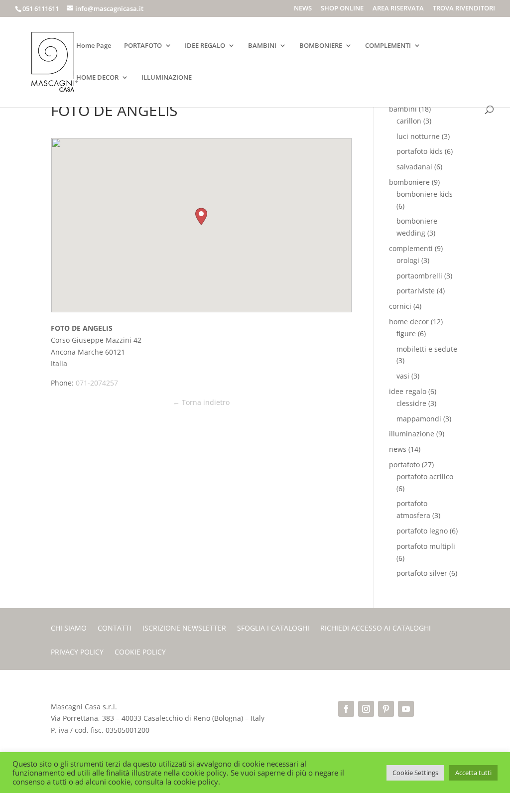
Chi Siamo (69, 629)
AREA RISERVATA (398, 8)
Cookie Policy (140, 653)
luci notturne (418, 136)
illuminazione (411, 433)
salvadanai (414, 166)
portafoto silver (421, 573)
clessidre (411, 403)
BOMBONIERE (320, 46)
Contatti (114, 629)
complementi (411, 248)
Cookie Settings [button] (415, 772)
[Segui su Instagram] (366, 709)
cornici (400, 306)
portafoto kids (419, 151)
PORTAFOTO (143, 46)
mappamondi (418, 418)
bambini (403, 109)
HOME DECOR (97, 78)
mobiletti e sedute (426, 349)
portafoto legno (422, 530)
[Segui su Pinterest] (386, 709)
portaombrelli (419, 275)
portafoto (404, 464)
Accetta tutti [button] (473, 772)
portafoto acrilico (424, 476)
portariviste (415, 290)
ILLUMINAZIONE (166, 78)
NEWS (303, 8)
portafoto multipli (425, 546)
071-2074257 (97, 383)
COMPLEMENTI (388, 46)
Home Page (93, 46)
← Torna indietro (201, 402)
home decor (409, 321)
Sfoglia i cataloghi (273, 629)
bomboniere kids (424, 194)
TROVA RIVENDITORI (464, 8)
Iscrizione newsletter (184, 629)
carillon (408, 121)
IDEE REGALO (205, 46)
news (397, 449)
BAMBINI (262, 46)
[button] (201, 216)
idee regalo (407, 391)
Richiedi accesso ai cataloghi (375, 629)
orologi (407, 260)
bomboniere (409, 182)
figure (406, 333)
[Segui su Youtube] (406, 709)
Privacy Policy (77, 653)
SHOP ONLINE (342, 8)
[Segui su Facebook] (346, 709)
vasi (402, 376)
